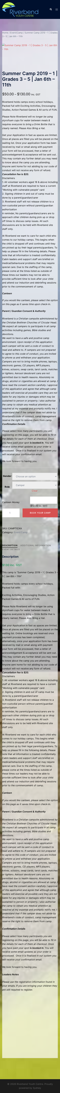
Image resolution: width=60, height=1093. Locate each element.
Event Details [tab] (11, 549)
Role (7, 486)
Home (5, 32)
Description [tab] (9, 545)
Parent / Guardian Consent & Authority (24, 311)
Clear (35, 490)
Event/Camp (16, 32)
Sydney (37, 1087)
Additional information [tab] (35, 545)
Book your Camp (40, 513)
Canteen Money (11, 502)
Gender (7, 476)
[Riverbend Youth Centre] (20, 9)
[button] (51, 9)
